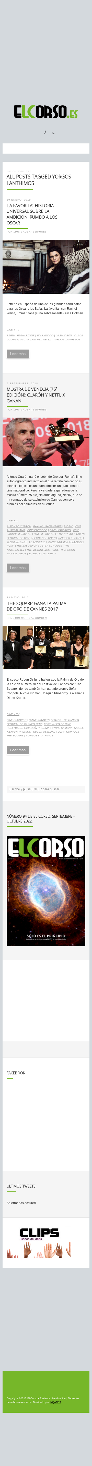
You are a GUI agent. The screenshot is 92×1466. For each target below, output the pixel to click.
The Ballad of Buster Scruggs (39, 545)
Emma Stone (25, 335)
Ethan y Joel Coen (70, 534)
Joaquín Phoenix (38, 728)
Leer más (18, 354)
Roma (10, 545)
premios (77, 541)
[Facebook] (42, 131)
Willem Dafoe (16, 553)
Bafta (11, 335)
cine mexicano (44, 534)
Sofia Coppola (68, 731)
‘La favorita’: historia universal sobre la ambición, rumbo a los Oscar (32, 214)
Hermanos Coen (43, 538)
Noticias (23, 171)
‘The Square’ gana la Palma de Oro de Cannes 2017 (36, 606)
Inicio (11, 171)
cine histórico (60, 530)
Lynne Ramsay (62, 728)
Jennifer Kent (17, 541)
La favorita (64, 335)
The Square (15, 735)
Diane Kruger (39, 720)
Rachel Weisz (41, 339)
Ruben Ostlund (44, 731)
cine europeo (37, 530)
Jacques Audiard (70, 538)
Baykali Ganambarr (47, 526)
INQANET (55, 1402)
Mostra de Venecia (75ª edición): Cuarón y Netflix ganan (36, 394)
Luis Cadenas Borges (30, 231)
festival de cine (18, 538)
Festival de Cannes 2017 (24, 724)
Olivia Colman (58, 541)
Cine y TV (13, 329)
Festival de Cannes (65, 720)
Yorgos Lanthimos (66, 339)
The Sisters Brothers (43, 549)
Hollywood (45, 335)
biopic (68, 526)
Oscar (24, 339)
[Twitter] (51, 131)
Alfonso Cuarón (19, 526)
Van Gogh (68, 549)
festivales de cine (57, 724)
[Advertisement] (46, 50)
